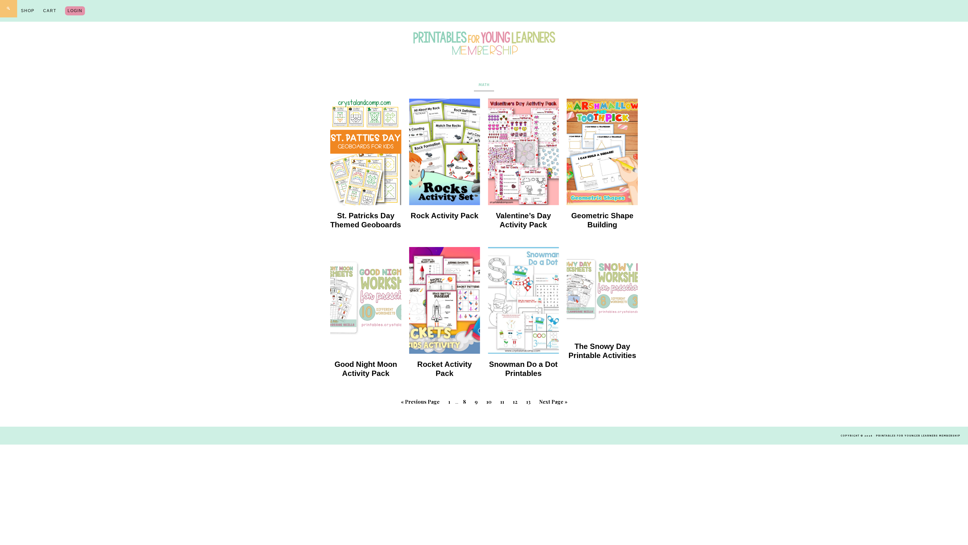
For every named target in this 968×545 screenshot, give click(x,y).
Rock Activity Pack (444, 215)
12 (515, 401)
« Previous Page (420, 401)
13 (528, 401)
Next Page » (553, 401)
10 (489, 401)
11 (502, 401)
